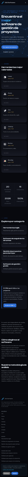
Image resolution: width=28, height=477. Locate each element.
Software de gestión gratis (8, 446)
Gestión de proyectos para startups (10, 444)
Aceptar (15, 473)
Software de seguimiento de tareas (10, 441)
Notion (3, 427)
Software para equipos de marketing (10, 461)
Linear (2, 432)
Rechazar (6, 473)
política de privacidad (8, 469)
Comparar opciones (8, 52)
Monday (3, 424)
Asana (3, 416)
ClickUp (3, 421)
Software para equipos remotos (9, 453)
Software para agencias (7, 455)
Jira (2, 413)
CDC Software (10, 2)
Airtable (3, 429)
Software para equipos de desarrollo (10, 458)
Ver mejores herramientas (10, 47)
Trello (2, 419)
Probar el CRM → (10, 305)
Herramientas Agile (6, 438)
